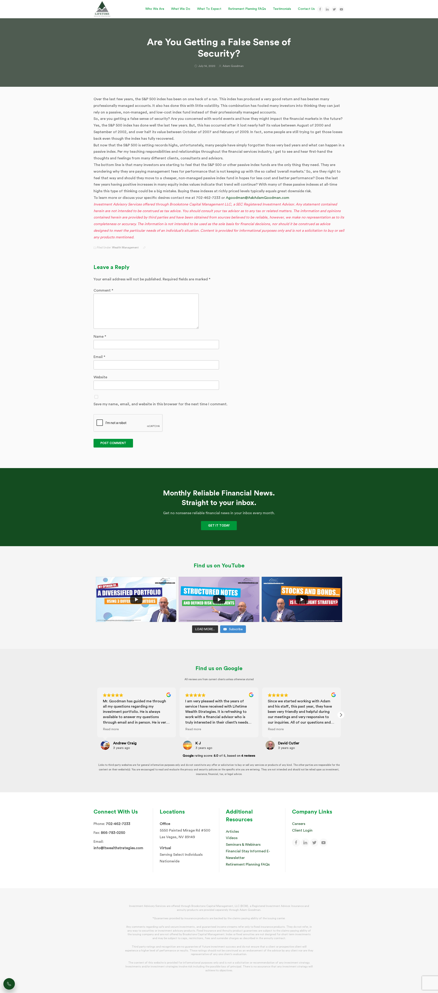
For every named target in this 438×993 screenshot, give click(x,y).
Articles (232, 831)
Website (100, 377)
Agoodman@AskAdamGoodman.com (257, 198)
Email (99, 357)
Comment (103, 290)
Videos (231, 838)
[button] (340, 714)
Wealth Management (125, 247)
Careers (298, 824)
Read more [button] (111, 729)
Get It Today (219, 525)
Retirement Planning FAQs (248, 864)
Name (100, 336)
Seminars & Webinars (243, 844)
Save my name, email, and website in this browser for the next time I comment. (160, 404)
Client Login (302, 830)
